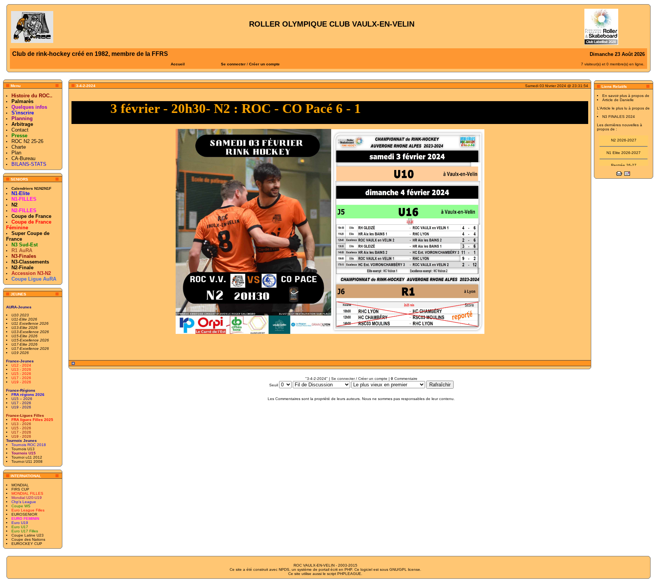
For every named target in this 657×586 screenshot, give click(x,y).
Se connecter (233, 64)
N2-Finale (22, 267)
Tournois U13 (23, 449)
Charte (18, 147)
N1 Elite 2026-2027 (623, 148)
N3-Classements (30, 262)
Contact (20, 130)
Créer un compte (264, 64)
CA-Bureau (23, 158)
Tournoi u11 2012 (26, 457)
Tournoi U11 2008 (27, 461)
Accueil (178, 64)
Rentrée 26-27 (623, 161)
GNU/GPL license (404, 569)
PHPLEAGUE (349, 574)
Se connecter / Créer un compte (359, 378)
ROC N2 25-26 (27, 141)
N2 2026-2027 (623, 136)
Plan (16, 153)
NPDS (284, 569)
